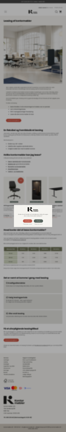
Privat (38, 221)
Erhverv (27, 221)
